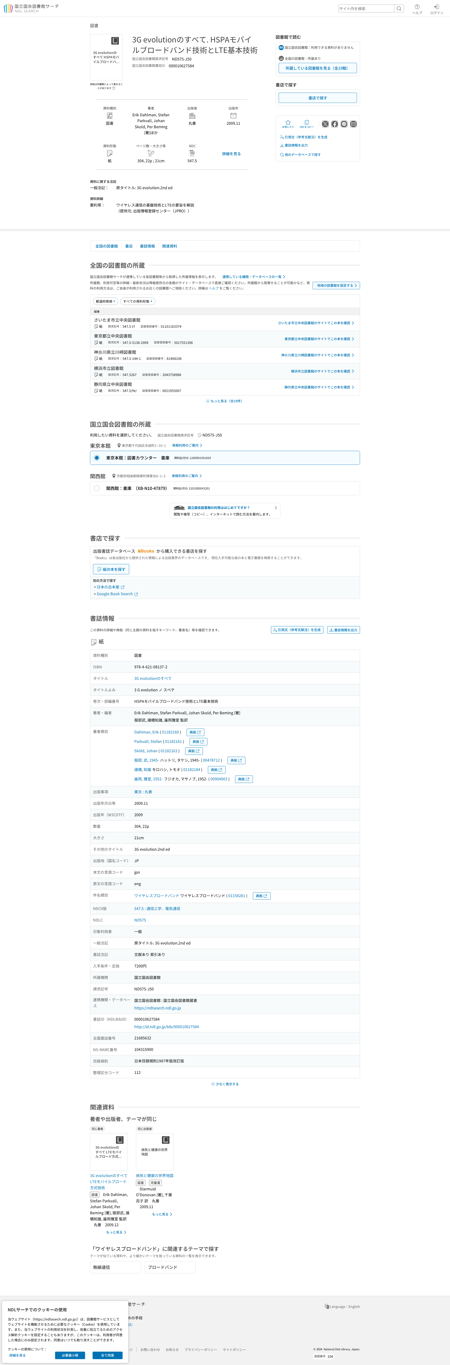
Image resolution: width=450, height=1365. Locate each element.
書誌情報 (147, 246)
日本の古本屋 (108, 587)
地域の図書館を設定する (335, 285)
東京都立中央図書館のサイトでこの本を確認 (317, 338)
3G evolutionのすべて (153, 678)
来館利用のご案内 (185, 445)
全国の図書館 (106, 246)
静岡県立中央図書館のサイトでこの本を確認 (317, 387)
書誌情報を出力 (296, 145)
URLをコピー (307, 126)
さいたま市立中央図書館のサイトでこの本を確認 (314, 322)
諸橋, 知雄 (142, 769)
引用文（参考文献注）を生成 (306, 137)
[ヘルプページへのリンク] (114, 87)
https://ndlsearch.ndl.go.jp (157, 1008)
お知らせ (172, 1349)
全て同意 (107, 1355)
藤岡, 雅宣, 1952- (148, 779)
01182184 (191, 769)
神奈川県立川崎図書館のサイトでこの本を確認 (315, 355)
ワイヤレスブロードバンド (156, 895)
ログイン (436, 12)
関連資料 (169, 246)
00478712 (211, 760)
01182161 (173, 741)
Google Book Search (115, 593)
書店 (129, 246)
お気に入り (288, 126)
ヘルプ (417, 12)
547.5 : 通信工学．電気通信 (157, 908)
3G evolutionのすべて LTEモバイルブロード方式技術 (109, 1181)
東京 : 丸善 (143, 791)
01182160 (170, 732)
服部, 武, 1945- (146, 760)
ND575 (140, 920)
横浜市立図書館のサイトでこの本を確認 (320, 371)
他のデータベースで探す (303, 154)
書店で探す (317, 98)
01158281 (236, 895)
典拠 (193, 732)
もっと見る (114, 1232)
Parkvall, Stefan (148, 741)
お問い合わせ (150, 1349)
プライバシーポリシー (200, 1349)
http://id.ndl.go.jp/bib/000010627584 (166, 1026)
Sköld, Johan (146, 750)
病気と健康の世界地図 (154, 1175)
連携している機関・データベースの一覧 (251, 276)
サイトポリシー (234, 1349)
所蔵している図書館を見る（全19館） (318, 68)
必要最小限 (70, 1355)
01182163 (169, 750)
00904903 (218, 779)
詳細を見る (231, 153)
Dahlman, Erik (146, 732)
